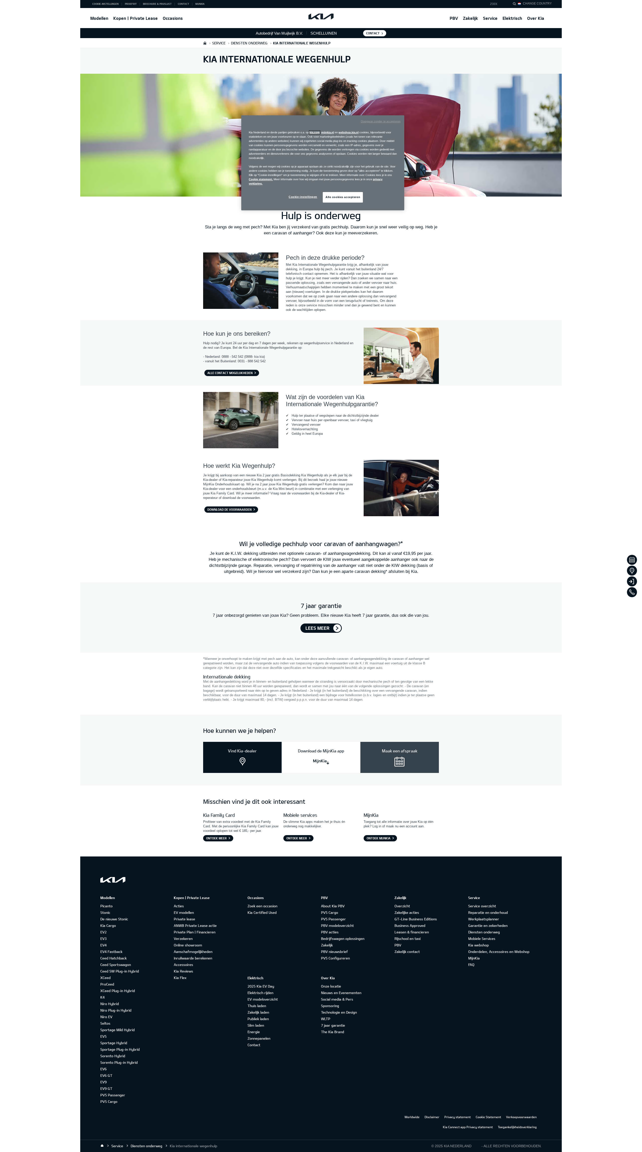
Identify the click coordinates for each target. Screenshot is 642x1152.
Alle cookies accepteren (343, 197)
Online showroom (188, 945)
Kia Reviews (183, 971)
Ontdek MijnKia (378, 838)
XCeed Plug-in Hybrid (117, 991)
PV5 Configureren (335, 958)
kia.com (314, 132)
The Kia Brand (332, 1032)
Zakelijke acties (406, 912)
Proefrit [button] (131, 3)
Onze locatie (331, 986)
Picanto (106, 906)
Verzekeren (183, 938)
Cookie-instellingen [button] (105, 3)
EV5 (103, 1036)
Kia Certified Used (262, 912)
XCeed (105, 978)
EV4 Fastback (111, 951)
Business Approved (409, 925)
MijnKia (474, 958)
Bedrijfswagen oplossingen (342, 938)
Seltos (105, 1023)
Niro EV (106, 1017)
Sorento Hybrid (112, 1056)
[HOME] (205, 43)
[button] (497, 4)
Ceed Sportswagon (115, 964)
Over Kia (535, 18)
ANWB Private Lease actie (195, 925)
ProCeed (107, 984)
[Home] (102, 1146)
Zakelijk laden (258, 1012)
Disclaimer (432, 1117)
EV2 (103, 932)
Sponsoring (330, 1006)
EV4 (103, 945)
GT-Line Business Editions (415, 919)
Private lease (184, 919)
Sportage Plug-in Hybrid (120, 1049)
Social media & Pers (337, 999)
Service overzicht (482, 906)
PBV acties (330, 932)
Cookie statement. (261, 179)
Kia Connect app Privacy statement (468, 1127)
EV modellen (184, 912)
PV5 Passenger (112, 1095)
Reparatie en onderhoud (488, 912)
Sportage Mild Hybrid (117, 1030)
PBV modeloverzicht (337, 925)
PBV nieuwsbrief (334, 951)
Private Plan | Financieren (194, 932)
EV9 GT (106, 1088)
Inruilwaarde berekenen (193, 958)
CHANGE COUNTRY (537, 3)
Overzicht (402, 906)
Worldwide (412, 1117)
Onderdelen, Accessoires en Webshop (498, 951)
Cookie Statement (488, 1117)
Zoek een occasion (262, 906)
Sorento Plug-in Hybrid (119, 1062)
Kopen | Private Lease (135, 18)
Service (490, 18)
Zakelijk (470, 18)
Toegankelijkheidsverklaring (517, 1127)
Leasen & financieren (411, 932)
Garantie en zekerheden (488, 925)
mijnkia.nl (327, 132)
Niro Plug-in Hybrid (115, 1010)
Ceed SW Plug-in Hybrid (119, 971)
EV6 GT (106, 1075)
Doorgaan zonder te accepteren (380, 121)
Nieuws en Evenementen (341, 993)
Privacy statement (457, 1117)
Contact (373, 33)
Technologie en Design (339, 1012)
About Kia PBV (333, 906)
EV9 (103, 1082)
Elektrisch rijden (260, 993)
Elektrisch (512, 18)
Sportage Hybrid (113, 1043)
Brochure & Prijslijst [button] (157, 3)
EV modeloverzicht (263, 999)
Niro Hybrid (109, 1004)
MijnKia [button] (200, 3)
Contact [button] (183, 3)
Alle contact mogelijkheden (230, 373)
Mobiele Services (481, 938)
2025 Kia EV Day (261, 986)
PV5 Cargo (108, 1101)
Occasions (173, 18)
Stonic (105, 912)
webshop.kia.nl (349, 132)
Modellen (99, 18)
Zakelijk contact (407, 951)
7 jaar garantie (333, 1025)
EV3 (103, 938)
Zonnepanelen (259, 1038)
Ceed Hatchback (113, 958)
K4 (102, 997)
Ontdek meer (216, 838)
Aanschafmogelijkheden (193, 951)
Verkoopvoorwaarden (521, 1117)
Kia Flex (180, 978)
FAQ (471, 964)
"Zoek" (516, 5)
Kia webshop (478, 945)
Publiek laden (258, 1019)
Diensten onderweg (484, 932)
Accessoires (183, 964)
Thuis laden (257, 1006)
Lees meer (317, 628)
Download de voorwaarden (229, 509)
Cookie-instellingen (303, 196)
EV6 (103, 1069)
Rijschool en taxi (407, 938)
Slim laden (256, 1025)
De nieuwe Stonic (114, 919)
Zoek (494, 4)
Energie (254, 1032)
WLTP (325, 1019)
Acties (179, 906)
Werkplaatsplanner (483, 919)
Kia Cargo (108, 925)
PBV (454, 18)
